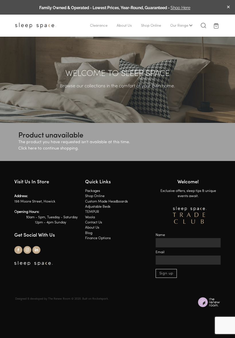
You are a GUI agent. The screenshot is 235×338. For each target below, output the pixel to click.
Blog (88, 233)
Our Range (179, 25)
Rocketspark (100, 299)
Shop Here (180, 7)
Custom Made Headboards (106, 201)
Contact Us (93, 222)
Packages (92, 191)
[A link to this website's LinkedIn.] (36, 250)
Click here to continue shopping (48, 148)
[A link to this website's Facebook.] (18, 250)
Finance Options (98, 238)
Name (160, 235)
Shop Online (151, 25)
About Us (124, 25)
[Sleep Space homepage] (35, 25)
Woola (90, 217)
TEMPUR (92, 212)
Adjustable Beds (97, 207)
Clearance (98, 25)
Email (160, 252)
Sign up (166, 273)
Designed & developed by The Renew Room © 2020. (48, 299)
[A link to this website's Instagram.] (27, 250)
